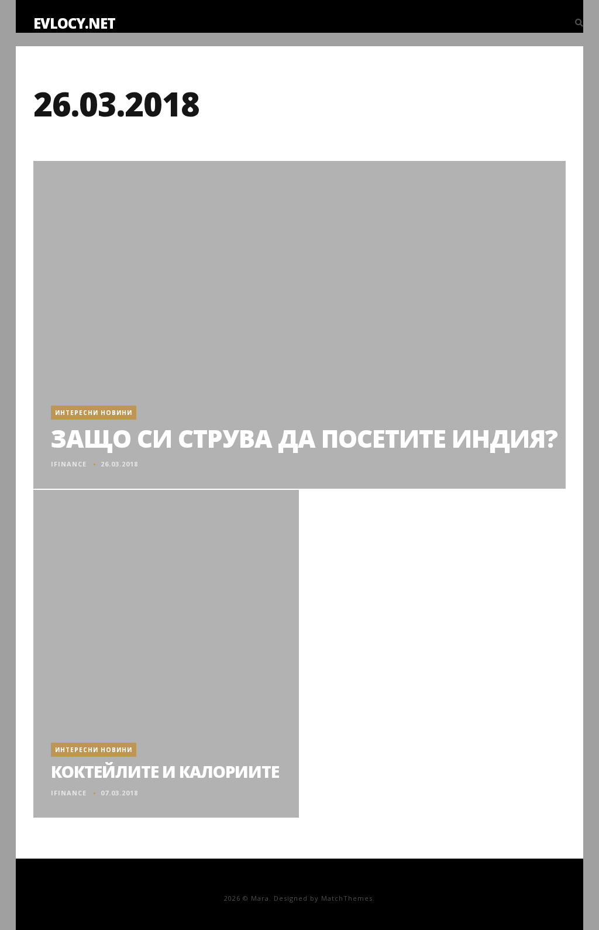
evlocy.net (74, 23)
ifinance (69, 463)
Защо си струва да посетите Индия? (304, 438)
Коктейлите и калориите (165, 771)
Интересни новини (93, 413)
